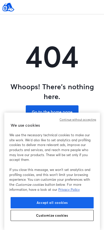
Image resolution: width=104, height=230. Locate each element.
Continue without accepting (78, 119)
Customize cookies (52, 215)
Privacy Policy (69, 189)
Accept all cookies (52, 202)
